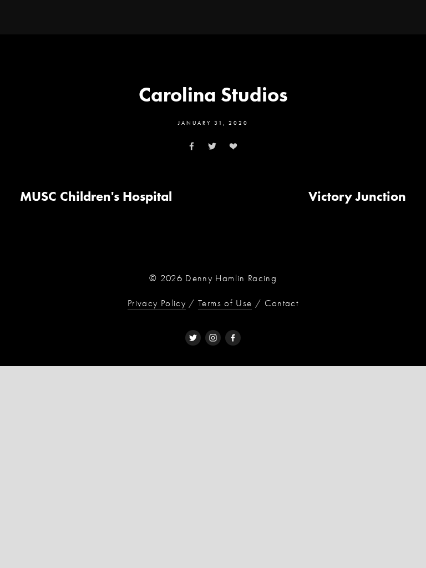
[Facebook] (233, 338)
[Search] (109, 16)
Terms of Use (225, 303)
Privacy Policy (157, 303)
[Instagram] (213, 338)
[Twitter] (193, 338)
